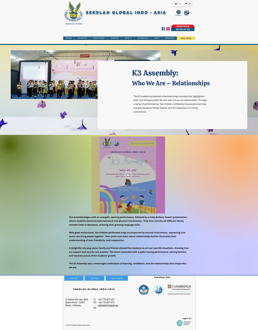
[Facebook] (163, 29)
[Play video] (128, 175)
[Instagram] (168, 29)
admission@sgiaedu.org (108, 305)
